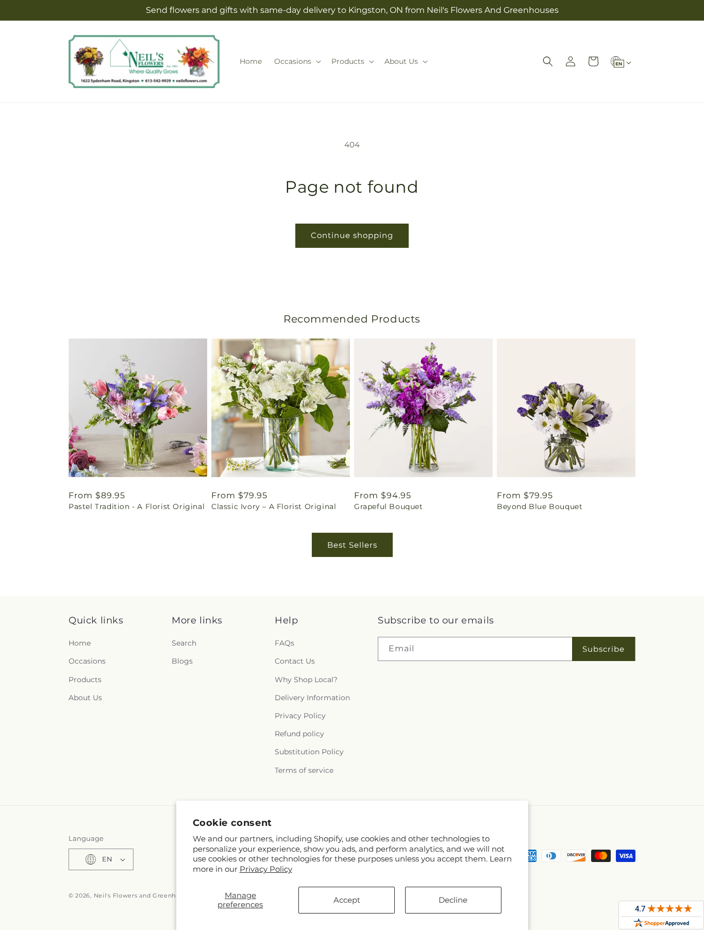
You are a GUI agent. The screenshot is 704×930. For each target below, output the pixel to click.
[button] (296, 61)
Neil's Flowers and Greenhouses (144, 895)
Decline (453, 900)
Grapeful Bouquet (388, 506)
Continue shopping (352, 235)
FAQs (284, 643)
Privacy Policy (266, 869)
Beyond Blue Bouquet (539, 506)
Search (184, 643)
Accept (346, 900)
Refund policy (299, 733)
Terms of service (304, 770)
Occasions (87, 661)
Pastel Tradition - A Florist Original (137, 506)
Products (85, 679)
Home (80, 643)
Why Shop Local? (306, 679)
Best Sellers (352, 545)
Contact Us (295, 661)
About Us (85, 697)
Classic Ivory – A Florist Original (273, 506)
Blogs (182, 661)
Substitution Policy (309, 751)
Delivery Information (312, 697)
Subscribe (603, 649)
